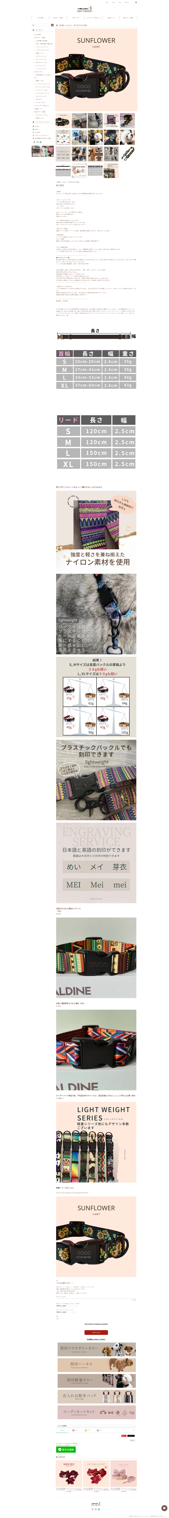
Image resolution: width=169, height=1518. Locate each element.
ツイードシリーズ (41, 68)
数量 (57, 1316)
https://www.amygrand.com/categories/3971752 (72, 1193)
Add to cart (96, 1332)
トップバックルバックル (43, 84)
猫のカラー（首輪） (128, 17)
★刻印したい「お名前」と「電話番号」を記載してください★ (75, 1287)
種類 (57, 1280)
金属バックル (40, 118)
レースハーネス (40, 102)
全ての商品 (41, 17)
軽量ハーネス (40, 80)
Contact (126, 2)
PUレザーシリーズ (41, 62)
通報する (132, 1440)
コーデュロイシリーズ (42, 50)
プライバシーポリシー (41, 135)
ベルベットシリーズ (42, 47)
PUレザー (39, 99)
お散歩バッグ (111, 17)
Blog (120, 2)
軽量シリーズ (40, 53)
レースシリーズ (40, 65)
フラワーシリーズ (41, 56)
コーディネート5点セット (93, 17)
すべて (63, 1430)
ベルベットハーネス (42, 90)
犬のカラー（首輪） (58, 17)
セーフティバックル (42, 115)
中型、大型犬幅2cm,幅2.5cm (44, 44)
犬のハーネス (75, 17)
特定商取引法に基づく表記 (43, 138)
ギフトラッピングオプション (65, 1309)
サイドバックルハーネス (43, 87)
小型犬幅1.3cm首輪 (41, 40)
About (113, 2)
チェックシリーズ (41, 59)
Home (107, 2)
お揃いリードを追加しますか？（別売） (68, 1303)
